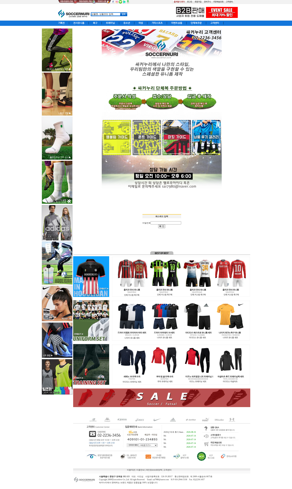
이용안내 (140, 470)
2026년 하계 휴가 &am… (174, 432)
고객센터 (214, 23)
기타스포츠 (157, 23)
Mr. (165, 436)
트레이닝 (110, 23)
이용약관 (131, 470)
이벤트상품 (176, 23)
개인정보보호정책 (154, 470)
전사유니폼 (78, 23)
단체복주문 (196, 23)
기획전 (61, 23)
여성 (141, 23)
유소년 (126, 23)
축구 (95, 23)
